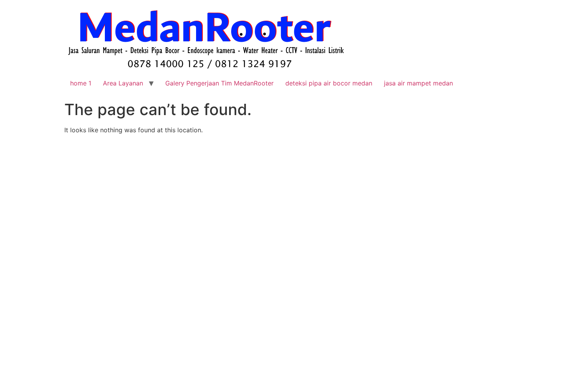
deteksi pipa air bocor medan (328, 83)
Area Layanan (123, 83)
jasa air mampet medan (418, 83)
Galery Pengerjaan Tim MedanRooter (219, 83)
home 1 (80, 83)
